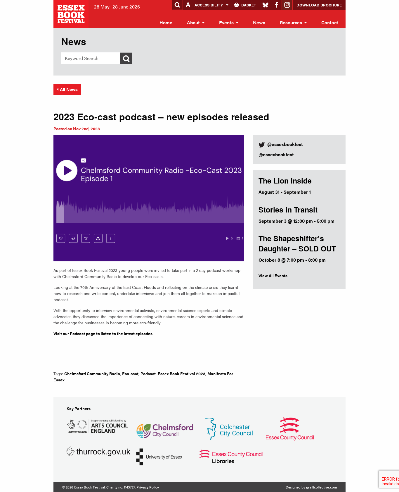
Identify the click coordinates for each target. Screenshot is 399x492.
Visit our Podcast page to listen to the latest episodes (102, 333)
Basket (248, 5)
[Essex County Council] (290, 428)
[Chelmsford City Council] (164, 428)
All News (69, 89)
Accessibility (209, 5)
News (259, 22)
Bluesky (265, 5)
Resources (291, 22)
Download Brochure (319, 5)
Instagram (287, 5)
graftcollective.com (321, 487)
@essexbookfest (276, 154)
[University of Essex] (159, 456)
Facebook (276, 5)
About (193, 22)
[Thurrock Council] (98, 451)
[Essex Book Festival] (71, 13)
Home (165, 22)
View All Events (273, 275)
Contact (329, 22)
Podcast (148, 373)
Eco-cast (130, 373)
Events (226, 22)
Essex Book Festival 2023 (181, 373)
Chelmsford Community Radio (92, 373)
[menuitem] (166, 22)
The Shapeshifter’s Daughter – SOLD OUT (297, 243)
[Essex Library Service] (231, 455)
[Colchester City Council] (229, 428)
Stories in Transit (288, 209)
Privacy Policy (147, 487)
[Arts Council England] (98, 425)
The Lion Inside (285, 180)
